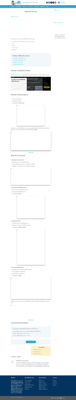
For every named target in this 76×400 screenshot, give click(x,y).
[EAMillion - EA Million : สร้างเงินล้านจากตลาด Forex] (16, 2)
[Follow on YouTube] (55, 3)
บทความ (25, 6)
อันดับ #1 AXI (41, 380)
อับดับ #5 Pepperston (43, 389)
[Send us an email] (53, 3)
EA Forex (18, 6)
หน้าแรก (13, 6)
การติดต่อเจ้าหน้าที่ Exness (19, 64)
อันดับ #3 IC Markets (43, 385)
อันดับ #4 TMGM (42, 387)
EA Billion (54, 385)
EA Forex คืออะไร (28, 380)
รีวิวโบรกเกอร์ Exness (38, 353)
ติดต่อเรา (43, 6)
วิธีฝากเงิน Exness (37, 351)
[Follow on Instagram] (49, 3)
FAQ (47, 6)
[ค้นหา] (59, 3)
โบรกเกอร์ (32, 9)
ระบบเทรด (30, 6)
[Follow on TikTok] (51, 3)
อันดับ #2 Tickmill (42, 382)
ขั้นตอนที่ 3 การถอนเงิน (18, 62)
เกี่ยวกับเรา (36, 6)
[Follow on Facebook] (47, 3)
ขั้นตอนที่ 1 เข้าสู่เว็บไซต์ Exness (20, 58)
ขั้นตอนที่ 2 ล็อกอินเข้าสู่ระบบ (19, 60)
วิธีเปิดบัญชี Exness (37, 349)
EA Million (55, 380)
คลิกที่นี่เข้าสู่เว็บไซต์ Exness (16, 74)
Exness (29, 9)
